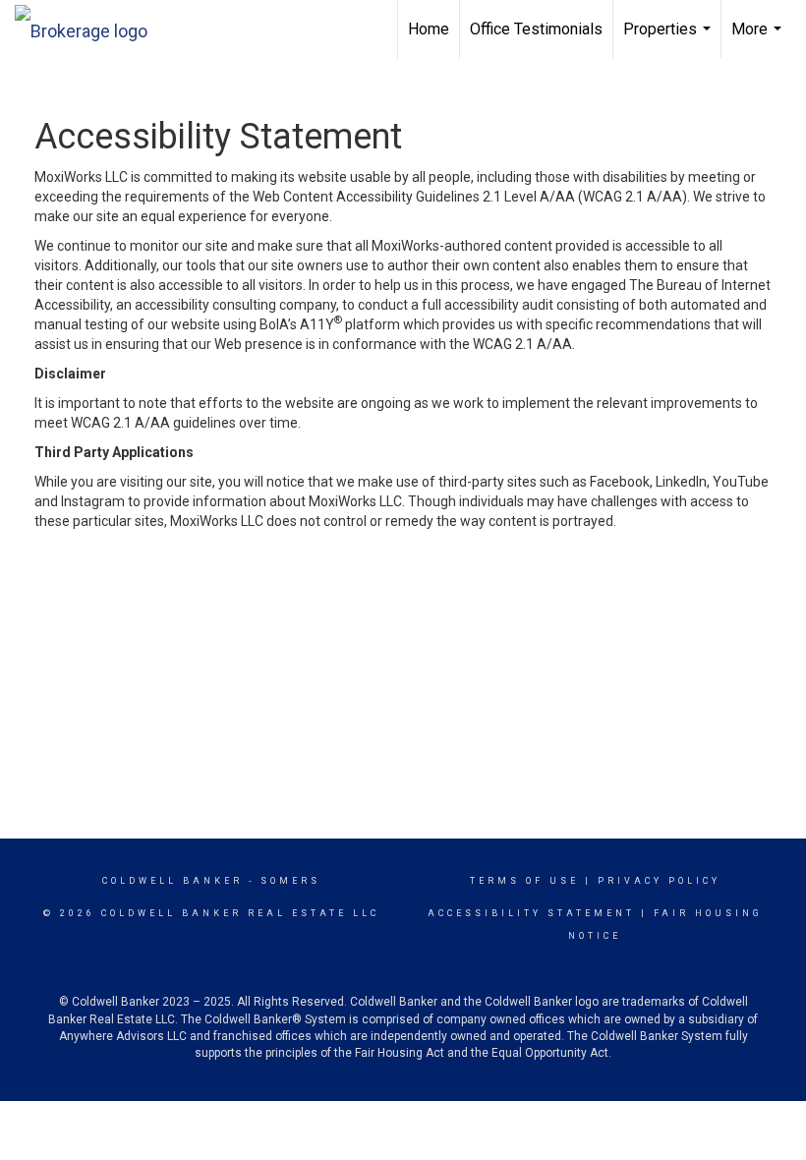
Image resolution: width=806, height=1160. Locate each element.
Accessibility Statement (531, 913)
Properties (669, 39)
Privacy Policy (659, 881)
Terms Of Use (524, 881)
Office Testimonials (536, 29)
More (758, 39)
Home (428, 29)
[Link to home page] (91, 26)
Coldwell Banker (172, 881)
